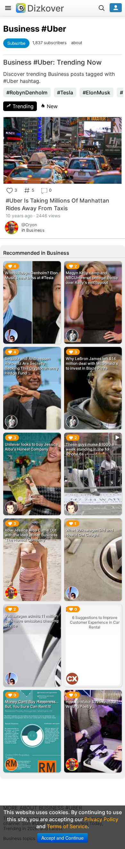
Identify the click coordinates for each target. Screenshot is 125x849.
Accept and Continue (62, 838)
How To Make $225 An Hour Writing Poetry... (91, 704)
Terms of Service (67, 826)
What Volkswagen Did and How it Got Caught (89, 532)
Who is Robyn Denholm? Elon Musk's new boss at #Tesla (31, 275)
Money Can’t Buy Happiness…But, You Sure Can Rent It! (32, 704)
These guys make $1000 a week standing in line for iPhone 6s (90, 449)
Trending (22, 106)
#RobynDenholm (26, 92)
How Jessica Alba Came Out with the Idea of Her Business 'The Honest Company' (31, 535)
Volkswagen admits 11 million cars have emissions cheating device (31, 620)
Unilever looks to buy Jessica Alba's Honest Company (31, 447)
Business (21, 29)
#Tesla (65, 92)
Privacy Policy (101, 819)
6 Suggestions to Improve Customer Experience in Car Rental (95, 622)
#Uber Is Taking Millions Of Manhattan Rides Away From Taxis (57, 204)
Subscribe (16, 43)
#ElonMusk (96, 92)
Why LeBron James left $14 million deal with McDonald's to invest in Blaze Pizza (92, 363)
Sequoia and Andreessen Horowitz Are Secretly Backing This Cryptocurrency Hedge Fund (31, 365)
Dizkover (45, 8)
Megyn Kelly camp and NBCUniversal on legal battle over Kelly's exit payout (92, 277)
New (51, 106)
